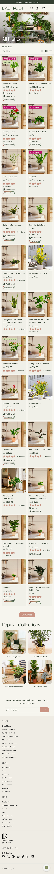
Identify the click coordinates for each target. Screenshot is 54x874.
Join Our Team (7, 778)
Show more (27, 614)
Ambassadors (7, 785)
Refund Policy (7, 819)
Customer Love (7, 816)
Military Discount (8, 754)
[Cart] (43, 8)
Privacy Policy (7, 826)
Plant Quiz (6, 791)
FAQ (3, 812)
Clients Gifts (6, 740)
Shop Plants (6, 726)
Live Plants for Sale (9, 750)
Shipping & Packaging (10, 805)
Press (4, 771)
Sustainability (7, 781)
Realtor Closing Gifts (9, 743)
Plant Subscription (8, 757)
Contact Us (6, 802)
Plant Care (6, 767)
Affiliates (5, 788)
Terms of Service (8, 823)
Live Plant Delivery (9, 747)
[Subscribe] (44, 709)
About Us (5, 774)
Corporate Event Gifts (10, 736)
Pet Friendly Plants (9, 733)
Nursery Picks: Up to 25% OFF (27, 2)
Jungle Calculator (8, 729)
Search (4, 809)
